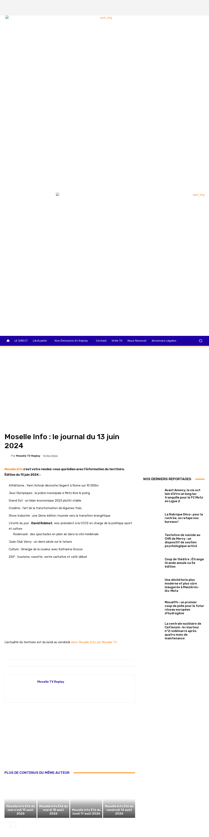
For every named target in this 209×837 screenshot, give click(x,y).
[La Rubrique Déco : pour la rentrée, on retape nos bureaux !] (152, 517)
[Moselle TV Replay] (7, 456)
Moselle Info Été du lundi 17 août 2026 (86, 811)
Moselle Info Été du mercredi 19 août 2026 (20, 809)
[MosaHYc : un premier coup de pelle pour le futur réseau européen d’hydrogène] (152, 607)
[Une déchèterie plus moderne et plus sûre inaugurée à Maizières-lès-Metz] (152, 584)
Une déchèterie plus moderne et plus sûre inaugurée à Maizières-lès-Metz (182, 585)
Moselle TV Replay (28, 455)
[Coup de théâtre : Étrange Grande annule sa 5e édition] (152, 562)
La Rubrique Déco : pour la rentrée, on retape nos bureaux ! (184, 518)
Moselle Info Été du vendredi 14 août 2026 (119, 809)
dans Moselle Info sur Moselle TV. (94, 642)
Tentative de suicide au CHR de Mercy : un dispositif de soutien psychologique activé (182, 540)
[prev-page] (7, 824)
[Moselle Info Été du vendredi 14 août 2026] (119, 798)
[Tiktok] (201, 4)
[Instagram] (188, 4)
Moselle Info (13, 469)
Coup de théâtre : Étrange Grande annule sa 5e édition (184, 562)
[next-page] (13, 824)
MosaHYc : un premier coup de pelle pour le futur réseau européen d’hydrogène (184, 607)
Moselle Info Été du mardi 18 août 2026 (53, 809)
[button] (200, 341)
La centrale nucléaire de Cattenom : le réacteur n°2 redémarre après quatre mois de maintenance (183, 631)
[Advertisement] (69, 741)
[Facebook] (181, 4)
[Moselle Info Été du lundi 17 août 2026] (86, 798)
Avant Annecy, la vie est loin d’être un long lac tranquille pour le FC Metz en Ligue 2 (184, 495)
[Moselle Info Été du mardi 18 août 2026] (53, 798)
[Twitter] (194, 4)
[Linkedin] (201, 11)
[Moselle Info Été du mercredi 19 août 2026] (20, 798)
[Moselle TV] (26, 201)
